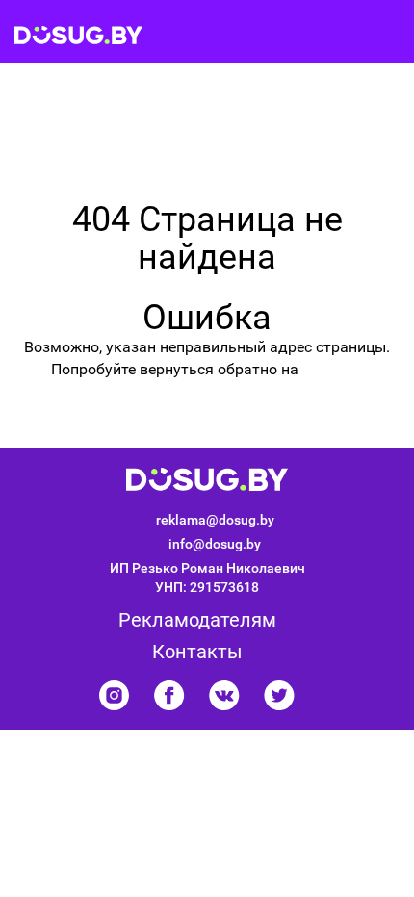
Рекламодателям (197, 619)
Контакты (197, 651)
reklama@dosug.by (215, 519)
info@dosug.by (214, 543)
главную (333, 369)
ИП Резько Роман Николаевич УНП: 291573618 (207, 577)
